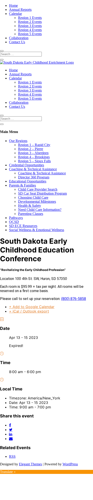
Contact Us (17, 42)
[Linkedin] (10, 434)
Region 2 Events (30, 22)
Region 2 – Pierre (30, 149)
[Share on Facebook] (10, 425)
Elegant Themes (30, 464)
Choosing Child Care (33, 197)
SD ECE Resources (23, 226)
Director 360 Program (33, 177)
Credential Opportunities (26, 165)
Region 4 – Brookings (34, 157)
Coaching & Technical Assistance (33, 169)
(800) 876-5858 (73, 299)
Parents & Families (22, 185)
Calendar (15, 14)
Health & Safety (29, 205)
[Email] (11, 438)
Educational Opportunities (27, 181)
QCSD (14, 222)
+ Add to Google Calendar (31, 306)
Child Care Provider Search (37, 189)
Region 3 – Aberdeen (33, 153)
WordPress (70, 464)
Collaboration (18, 38)
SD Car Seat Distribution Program (42, 193)
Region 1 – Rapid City (34, 145)
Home (13, 5)
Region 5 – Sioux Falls (34, 161)
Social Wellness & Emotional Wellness (36, 230)
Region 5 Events (30, 34)
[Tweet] (10, 429)
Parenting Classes (30, 214)
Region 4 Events (30, 30)
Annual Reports (20, 9)
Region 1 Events (30, 18)
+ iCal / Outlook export (29, 311)
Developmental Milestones (37, 201)
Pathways (16, 218)
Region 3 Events (30, 26)
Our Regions (18, 141)
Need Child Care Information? (39, 210)
